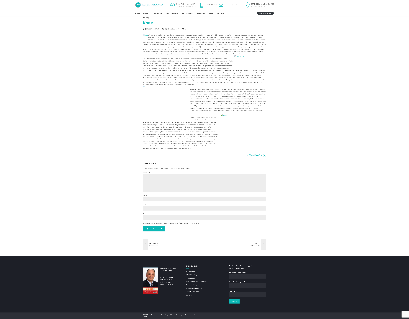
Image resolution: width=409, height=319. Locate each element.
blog (147, 17)
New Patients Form (265, 13)
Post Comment (155, 229)
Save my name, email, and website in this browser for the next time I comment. (171, 223)
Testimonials (187, 13)
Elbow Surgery (191, 275)
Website (145, 214)
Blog (211, 13)
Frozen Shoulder (192, 291)
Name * (145, 195)
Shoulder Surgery (192, 285)
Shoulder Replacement (194, 288)
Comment (146, 173)
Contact (220, 13)
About (146, 13)
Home (137, 13)
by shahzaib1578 (172, 29)
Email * (145, 204)
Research (201, 13)
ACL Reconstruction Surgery (196, 281)
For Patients (172, 13)
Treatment (158, 13)
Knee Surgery (191, 278)
